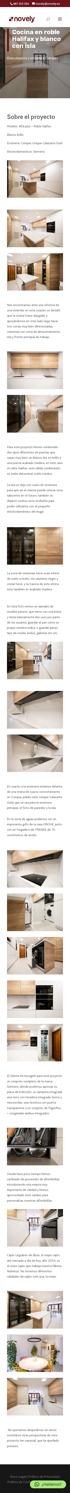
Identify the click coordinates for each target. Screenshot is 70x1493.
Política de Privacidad (44, 1476)
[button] (48, 1484)
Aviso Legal (18, 1476)
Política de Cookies (21, 1482)
